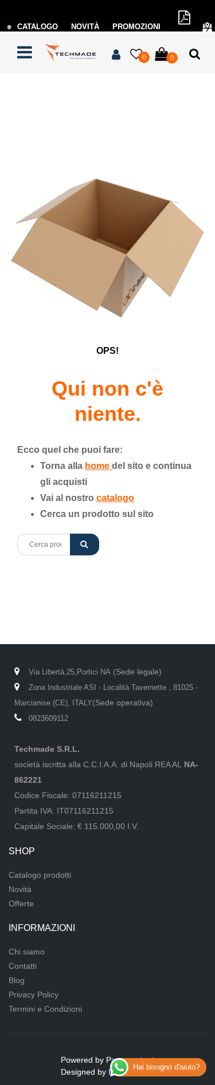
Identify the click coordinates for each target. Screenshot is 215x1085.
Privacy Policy (33, 994)
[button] (84, 544)
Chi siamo (27, 951)
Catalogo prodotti (40, 874)
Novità (20, 889)
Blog (17, 980)
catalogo (115, 498)
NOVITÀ (85, 26)
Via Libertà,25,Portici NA (70, 672)
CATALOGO (37, 26)
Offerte (21, 903)
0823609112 (48, 718)
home (98, 466)
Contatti (23, 965)
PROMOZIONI (136, 26)
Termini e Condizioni (45, 1008)
